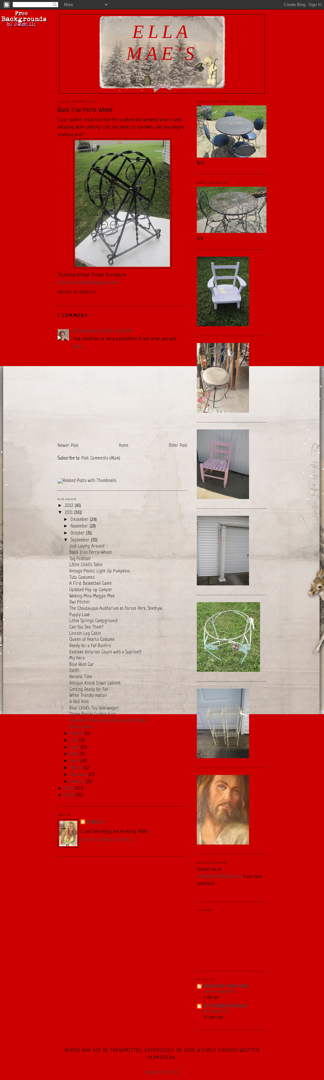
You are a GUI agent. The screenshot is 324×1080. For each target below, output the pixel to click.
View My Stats (162, 1073)
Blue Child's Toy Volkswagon (94, 708)
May (75, 754)
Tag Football (79, 559)
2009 (70, 795)
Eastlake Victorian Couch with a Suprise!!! (105, 652)
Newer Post (68, 445)
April (75, 761)
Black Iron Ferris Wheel (85, 110)
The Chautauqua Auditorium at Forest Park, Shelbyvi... (116, 608)
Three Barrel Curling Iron (92, 714)
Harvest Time (80, 677)
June (75, 747)
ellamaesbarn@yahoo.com (219, 876)
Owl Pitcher (79, 602)
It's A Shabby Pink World (225, 1006)
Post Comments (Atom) (100, 458)
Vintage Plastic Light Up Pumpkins (99, 571)
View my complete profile (107, 840)
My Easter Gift (216, 1011)
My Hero (77, 658)
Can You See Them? (86, 627)
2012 (70, 505)
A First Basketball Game (90, 583)
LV (75, 331)
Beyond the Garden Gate (225, 986)
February (79, 774)
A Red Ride (79, 702)
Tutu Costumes (82, 577)
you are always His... (220, 991)
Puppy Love (79, 615)
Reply (78, 346)
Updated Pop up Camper (90, 590)
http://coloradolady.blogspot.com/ (88, 282)
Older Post (178, 445)
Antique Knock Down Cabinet (95, 683)
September (81, 540)
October (78, 533)
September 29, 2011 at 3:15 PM (104, 331)
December (80, 519)
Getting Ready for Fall (88, 689)
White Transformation (88, 695)
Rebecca (95, 822)
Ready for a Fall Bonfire (90, 646)
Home (123, 445)
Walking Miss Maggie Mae (92, 596)
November (80, 526)
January (78, 781)
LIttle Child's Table (86, 565)
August (77, 733)
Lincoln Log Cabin (85, 633)
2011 (69, 512)
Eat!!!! (74, 671)
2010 (70, 788)
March (77, 768)
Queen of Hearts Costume (92, 639)
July (75, 740)
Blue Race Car (81, 664)
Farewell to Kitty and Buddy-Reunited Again (108, 720)
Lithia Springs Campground (93, 621)
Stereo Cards (81, 727)
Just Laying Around (86, 546)
